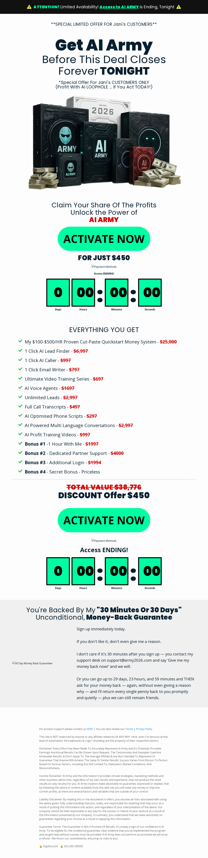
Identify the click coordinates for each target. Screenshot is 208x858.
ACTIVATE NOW (104, 238)
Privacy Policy (144, 729)
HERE (89, 729)
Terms (129, 729)
